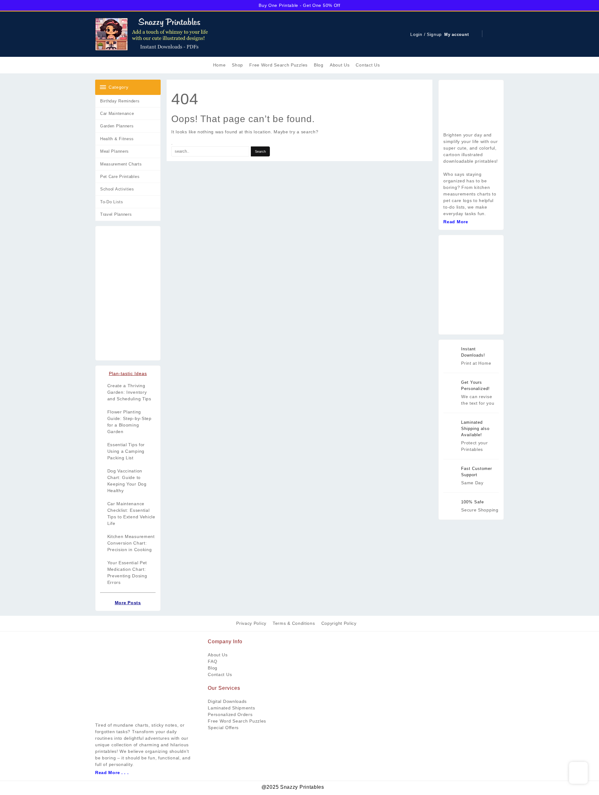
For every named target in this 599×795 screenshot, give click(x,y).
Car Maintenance (117, 113)
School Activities (117, 189)
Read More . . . (112, 772)
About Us (218, 654)
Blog (212, 667)
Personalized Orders (230, 714)
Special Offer (222, 727)
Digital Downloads (227, 701)
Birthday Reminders (120, 101)
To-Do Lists (111, 202)
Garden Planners (117, 126)
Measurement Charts (121, 164)
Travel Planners (116, 214)
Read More (455, 221)
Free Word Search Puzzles (237, 720)
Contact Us (220, 674)
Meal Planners (114, 151)
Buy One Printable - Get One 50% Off (299, 5)
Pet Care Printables (119, 176)
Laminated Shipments (231, 707)
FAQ (212, 661)
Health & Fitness (117, 138)
